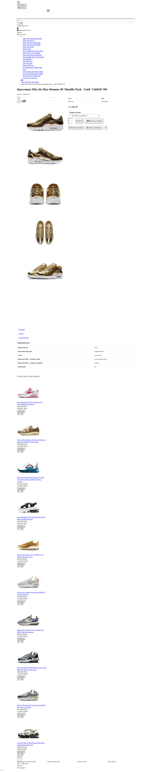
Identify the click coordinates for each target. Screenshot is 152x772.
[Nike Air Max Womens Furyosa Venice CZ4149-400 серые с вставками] (32, 692)
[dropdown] (18, 2)
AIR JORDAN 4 (27, 61)
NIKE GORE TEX (28, 65)
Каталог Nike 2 (82, 761)
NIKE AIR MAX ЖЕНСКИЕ (31, 45)
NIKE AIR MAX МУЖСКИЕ (32, 43)
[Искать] (21, 23)
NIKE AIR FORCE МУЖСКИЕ (32, 38)
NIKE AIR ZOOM (28, 47)
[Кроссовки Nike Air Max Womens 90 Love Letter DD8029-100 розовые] (32, 389)
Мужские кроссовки (53, 761)
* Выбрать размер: (75, 112)
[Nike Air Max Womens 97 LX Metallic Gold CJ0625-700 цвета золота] (32, 542)
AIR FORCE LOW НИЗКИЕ (31, 53)
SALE (24, 69)
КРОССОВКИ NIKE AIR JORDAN (33, 57)
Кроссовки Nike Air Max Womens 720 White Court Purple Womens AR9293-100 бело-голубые (30, 479)
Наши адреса (112, 761)
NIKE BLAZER (27, 63)
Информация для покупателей (26, 761)
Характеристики (24, 338)
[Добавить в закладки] (18, 413)
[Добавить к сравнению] (22, 413)
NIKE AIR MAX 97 (29, 41)
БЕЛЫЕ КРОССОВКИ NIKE (32, 76)
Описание (22, 329)
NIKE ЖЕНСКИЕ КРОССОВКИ (33, 74)
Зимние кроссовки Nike (30, 78)
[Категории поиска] (48, 10)
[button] (18, 98)
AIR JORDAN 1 (27, 59)
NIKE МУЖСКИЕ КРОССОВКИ (33, 72)
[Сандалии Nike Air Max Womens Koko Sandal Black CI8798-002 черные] (32, 504)
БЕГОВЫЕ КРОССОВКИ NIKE (32, 67)
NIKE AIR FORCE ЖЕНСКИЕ (32, 55)
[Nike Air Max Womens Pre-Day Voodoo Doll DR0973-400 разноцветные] (32, 617)
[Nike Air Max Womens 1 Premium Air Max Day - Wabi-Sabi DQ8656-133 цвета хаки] (32, 427)
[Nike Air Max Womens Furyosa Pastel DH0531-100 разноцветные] (32, 579)
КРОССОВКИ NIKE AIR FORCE (33, 51)
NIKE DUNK (27, 49)
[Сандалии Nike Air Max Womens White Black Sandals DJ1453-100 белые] (32, 730)
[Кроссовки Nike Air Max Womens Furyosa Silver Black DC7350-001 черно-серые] (32, 655)
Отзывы (21, 333)
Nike (102, 98)
